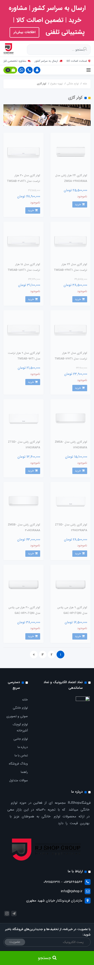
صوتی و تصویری (17, 716)
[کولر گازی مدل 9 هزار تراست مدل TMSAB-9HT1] (23, 330)
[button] (37, 70)
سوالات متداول (18, 780)
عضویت (14, 942)
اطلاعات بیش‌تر (24, 32)
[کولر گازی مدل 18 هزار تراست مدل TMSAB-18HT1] (23, 241)
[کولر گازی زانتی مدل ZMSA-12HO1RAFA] (70, 418)
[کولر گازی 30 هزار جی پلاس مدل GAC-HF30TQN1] (23, 584)
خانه (25, 699)
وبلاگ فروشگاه (18, 763)
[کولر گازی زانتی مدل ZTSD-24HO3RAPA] (70, 501)
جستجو (45, 958)
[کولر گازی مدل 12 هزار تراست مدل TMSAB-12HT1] (70, 330)
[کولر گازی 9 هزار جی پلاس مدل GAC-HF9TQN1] (70, 584)
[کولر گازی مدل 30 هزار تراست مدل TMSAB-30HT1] (23, 152)
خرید (78, 204)
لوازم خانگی (20, 707)
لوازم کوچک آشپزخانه (20, 727)
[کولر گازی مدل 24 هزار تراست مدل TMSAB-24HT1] (70, 241)
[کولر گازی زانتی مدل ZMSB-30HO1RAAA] (23, 501)
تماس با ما (21, 755)
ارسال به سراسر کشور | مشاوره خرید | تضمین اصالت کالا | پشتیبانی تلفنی (47, 20)
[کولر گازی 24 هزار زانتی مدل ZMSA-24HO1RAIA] (70, 152)
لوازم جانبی (20, 738)
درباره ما (23, 747)
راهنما (24, 772)
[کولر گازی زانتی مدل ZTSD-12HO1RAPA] (23, 418)
